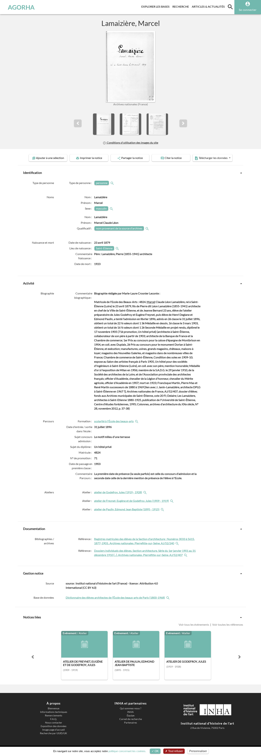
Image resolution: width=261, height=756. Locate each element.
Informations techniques (53, 712)
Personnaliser (198, 751)
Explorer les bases (156, 6)
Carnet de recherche (130, 719)
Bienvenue (53, 708)
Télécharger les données (213, 157)
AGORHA (21, 7)
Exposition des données (53, 726)
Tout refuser (175, 751)
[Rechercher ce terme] (112, 183)
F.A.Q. (53, 719)
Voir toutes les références (227, 624)
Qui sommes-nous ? (130, 708)
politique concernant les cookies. (127, 751)
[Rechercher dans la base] (168, 597)
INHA (130, 712)
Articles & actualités (209, 6)
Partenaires (130, 723)
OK (156, 751)
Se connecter (248, 9)
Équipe (130, 715)
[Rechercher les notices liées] (137, 421)
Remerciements (53, 715)
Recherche (181, 6)
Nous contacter (53, 723)
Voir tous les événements (194, 624)
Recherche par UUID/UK (53, 733)
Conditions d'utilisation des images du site (132, 142)
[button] (77, 123)
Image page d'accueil (53, 730)
